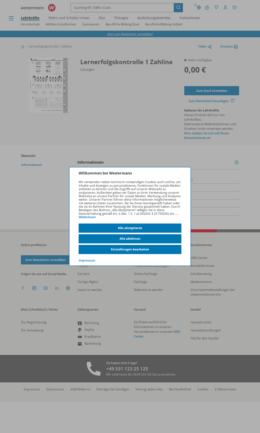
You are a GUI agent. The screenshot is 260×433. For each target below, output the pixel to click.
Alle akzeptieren (130, 228)
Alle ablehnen (130, 239)
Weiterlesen (87, 217)
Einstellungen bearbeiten (130, 249)
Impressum (87, 260)
